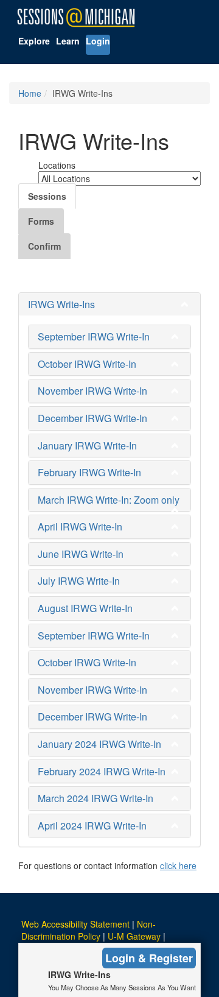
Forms (41, 221)
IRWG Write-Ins (61, 304)
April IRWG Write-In (80, 527)
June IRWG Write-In (80, 554)
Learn (68, 41)
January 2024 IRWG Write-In (99, 744)
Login (98, 41)
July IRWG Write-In (79, 581)
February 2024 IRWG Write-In (101, 771)
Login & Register (149, 958)
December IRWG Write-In (92, 418)
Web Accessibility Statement (75, 924)
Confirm (44, 246)
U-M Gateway (134, 936)
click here (178, 865)
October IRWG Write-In (87, 364)
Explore (34, 41)
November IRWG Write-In (92, 391)
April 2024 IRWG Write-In (92, 826)
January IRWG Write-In (87, 446)
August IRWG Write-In (85, 608)
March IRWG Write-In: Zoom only (108, 500)
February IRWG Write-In (89, 472)
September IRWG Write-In (94, 336)
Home (29, 93)
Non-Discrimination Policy (88, 930)
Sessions (47, 196)
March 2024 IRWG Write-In (95, 798)
